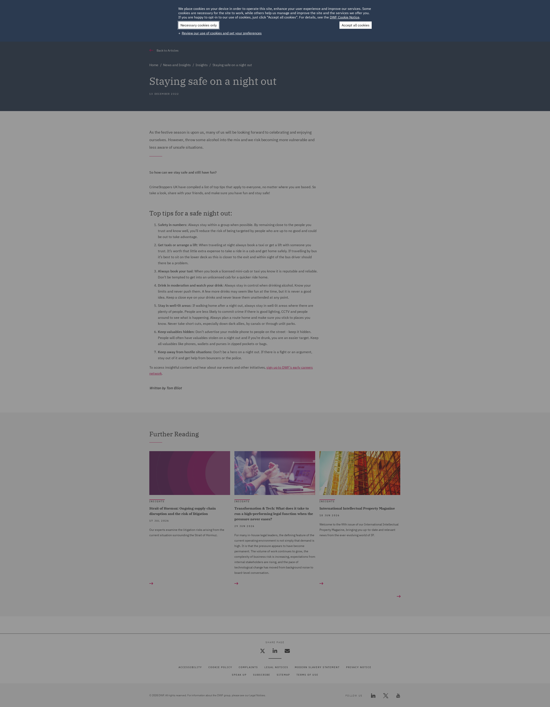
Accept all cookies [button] (356, 25)
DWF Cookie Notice (344, 17)
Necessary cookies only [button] (198, 25)
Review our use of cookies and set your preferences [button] (222, 33)
